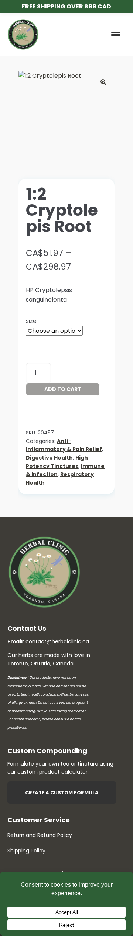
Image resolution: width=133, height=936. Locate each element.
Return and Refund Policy (39, 835)
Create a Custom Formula (62, 792)
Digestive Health (49, 457)
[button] (103, 82)
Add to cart (62, 389)
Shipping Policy (26, 850)
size (31, 321)
